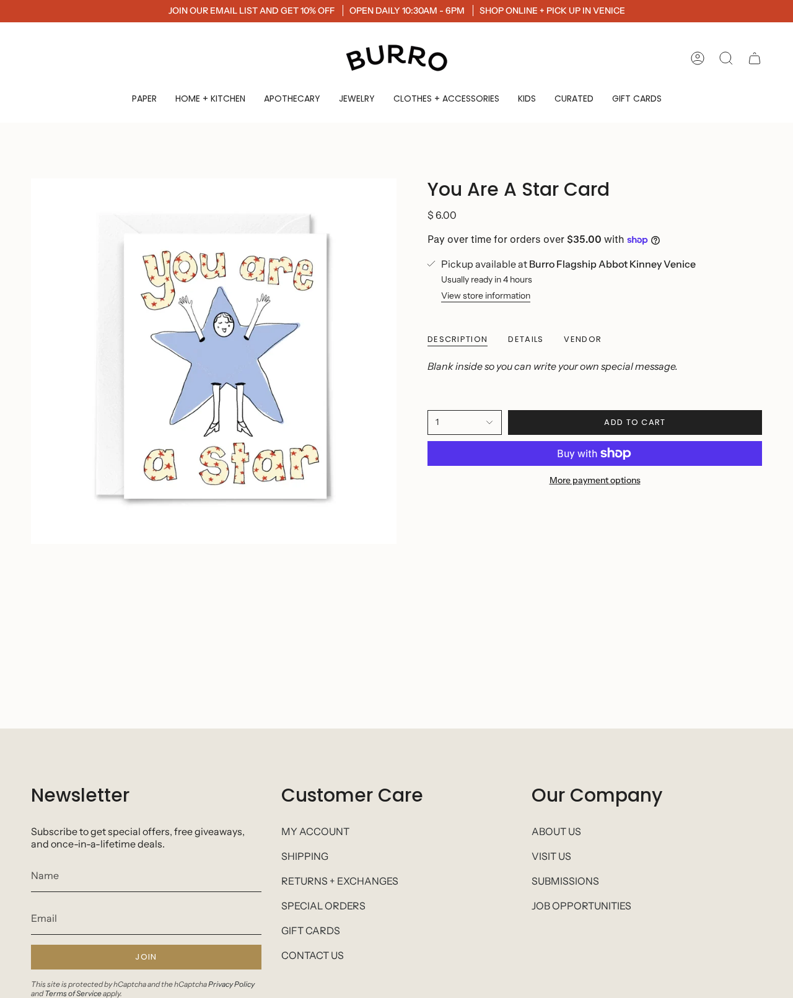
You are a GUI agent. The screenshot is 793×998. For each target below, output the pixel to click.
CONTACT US (312, 955)
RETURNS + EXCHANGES (339, 881)
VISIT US (551, 856)
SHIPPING (304, 856)
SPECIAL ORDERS (323, 906)
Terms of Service (73, 993)
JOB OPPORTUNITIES (581, 906)
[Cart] (754, 58)
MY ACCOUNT (315, 831)
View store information (485, 295)
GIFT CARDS (310, 930)
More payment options (595, 480)
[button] (144, 98)
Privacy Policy (231, 984)
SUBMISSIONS (565, 881)
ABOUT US (556, 831)
